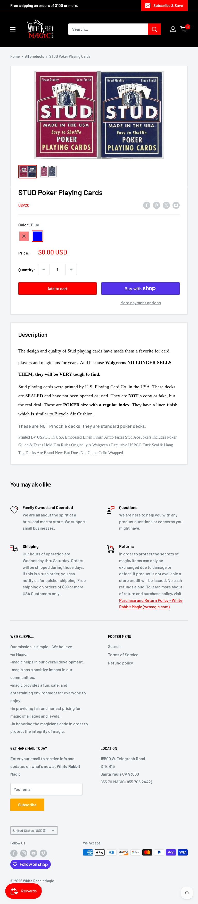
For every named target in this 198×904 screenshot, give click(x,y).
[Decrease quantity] (43, 269)
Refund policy (120, 662)
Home (15, 56)
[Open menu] (12, 29)
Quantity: (26, 269)
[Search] (154, 29)
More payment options (140, 302)
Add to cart (57, 288)
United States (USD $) (29, 830)
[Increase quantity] (71, 269)
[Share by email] (176, 205)
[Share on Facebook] (146, 205)
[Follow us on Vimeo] (43, 853)
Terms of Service (123, 654)
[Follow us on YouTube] (33, 853)
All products (34, 56)
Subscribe (27, 804)
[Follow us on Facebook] (14, 853)
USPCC (23, 205)
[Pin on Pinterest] (156, 205)
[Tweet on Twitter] (166, 205)
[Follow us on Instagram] (23, 853)
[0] (183, 29)
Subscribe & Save (168, 5)
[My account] (173, 29)
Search (114, 646)
